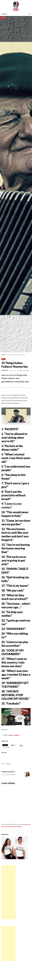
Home (3, 354)
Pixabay (16, 735)
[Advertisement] (9, 892)
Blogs (3, 359)
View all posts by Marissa (8, 774)
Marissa (5, 370)
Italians (8, 763)
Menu (5, 14)
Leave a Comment (24, 370)
